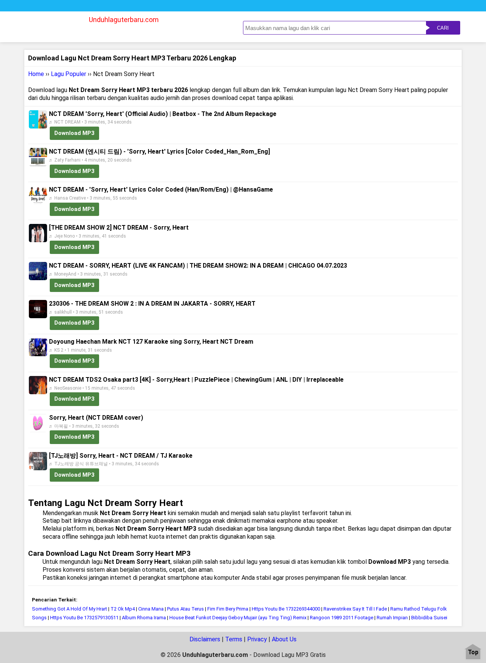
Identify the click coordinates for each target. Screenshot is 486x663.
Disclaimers (204, 639)
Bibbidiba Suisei (429, 617)
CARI (443, 28)
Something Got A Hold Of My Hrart (69, 609)
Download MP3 (74, 133)
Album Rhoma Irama (144, 617)
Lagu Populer (68, 74)
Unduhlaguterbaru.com (124, 20)
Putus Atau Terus (185, 609)
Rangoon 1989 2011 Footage (341, 617)
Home (36, 74)
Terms (233, 639)
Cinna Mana (151, 609)
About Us (284, 639)
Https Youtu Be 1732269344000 (286, 609)
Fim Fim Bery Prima (227, 609)
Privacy (257, 639)
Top (473, 652)
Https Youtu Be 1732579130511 (84, 617)
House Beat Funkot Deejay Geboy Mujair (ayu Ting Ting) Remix (238, 617)
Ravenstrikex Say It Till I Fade (355, 609)
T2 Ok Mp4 (122, 609)
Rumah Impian (393, 617)
